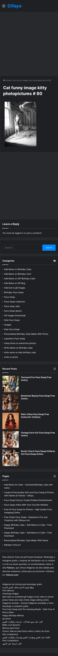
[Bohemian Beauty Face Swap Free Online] (10, 402)
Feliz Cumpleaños (10, 640)
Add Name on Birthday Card (17, 274)
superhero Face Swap (14, 338)
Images (7, 325)
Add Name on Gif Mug (14, 283)
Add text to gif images (14, 288)
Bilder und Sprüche (11, 625)
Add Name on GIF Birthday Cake (19, 278)
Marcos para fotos (10, 628)
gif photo (6, 618)
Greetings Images (10, 593)
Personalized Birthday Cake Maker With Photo (26, 334)
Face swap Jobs (12, 306)
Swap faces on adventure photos (20, 343)
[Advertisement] (29, 44)
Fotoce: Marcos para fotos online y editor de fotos (25, 631)
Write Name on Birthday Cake (18, 348)
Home (8, 80)
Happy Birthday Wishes (13, 615)
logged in (19, 233)
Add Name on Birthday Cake (17, 269)
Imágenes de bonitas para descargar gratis (22, 584)
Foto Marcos (8, 590)
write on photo (11, 357)
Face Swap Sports (13, 311)
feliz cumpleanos (10, 634)
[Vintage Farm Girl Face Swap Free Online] (10, 439)
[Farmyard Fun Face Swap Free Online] (10, 384)
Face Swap (9, 297)
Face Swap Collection (14, 301)
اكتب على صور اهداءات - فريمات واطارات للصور (22, 622)
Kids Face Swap (11, 329)
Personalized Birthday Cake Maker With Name (26, 540)
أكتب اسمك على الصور (11, 643)
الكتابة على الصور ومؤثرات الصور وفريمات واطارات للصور (26, 637)
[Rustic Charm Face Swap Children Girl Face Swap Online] (10, 458)
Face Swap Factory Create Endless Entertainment (28, 500)
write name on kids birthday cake (20, 352)
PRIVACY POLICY (12, 545)
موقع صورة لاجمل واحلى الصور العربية (18, 587)
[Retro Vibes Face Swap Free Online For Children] (10, 421)
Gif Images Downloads (15, 315)
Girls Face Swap (12, 320)
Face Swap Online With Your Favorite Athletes (26, 505)
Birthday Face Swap (13, 292)
